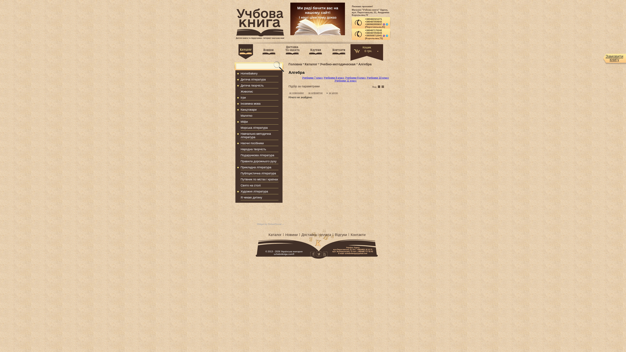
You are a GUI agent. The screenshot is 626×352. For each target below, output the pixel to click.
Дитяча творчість (252, 85)
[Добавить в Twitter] (318, 254)
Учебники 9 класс (355, 77)
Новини (291, 235)
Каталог (275, 235)
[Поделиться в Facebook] (312, 254)
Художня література (254, 191)
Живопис (247, 91)
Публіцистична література (258, 173)
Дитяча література (253, 79)
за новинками (296, 93)
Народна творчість (253, 149)
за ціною (333, 93)
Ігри (243, 97)
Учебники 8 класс (334, 77)
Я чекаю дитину (251, 197)
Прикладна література (256, 167)
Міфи (244, 121)
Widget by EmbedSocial (269, 224)
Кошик (367, 47)
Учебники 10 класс (378, 77)
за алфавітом (315, 93)
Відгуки (341, 235)
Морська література (254, 127)
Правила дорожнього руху (258, 161)
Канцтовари (249, 109)
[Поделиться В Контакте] (325, 254)
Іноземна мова (251, 103)
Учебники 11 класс (346, 80)
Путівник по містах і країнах (259, 179)
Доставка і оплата (316, 235)
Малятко (246, 115)
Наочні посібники (252, 143)
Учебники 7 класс (312, 77)
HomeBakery (249, 73)
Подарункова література (257, 155)
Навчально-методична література (256, 135)
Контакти (358, 235)
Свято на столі (251, 185)
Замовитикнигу (614, 58)
